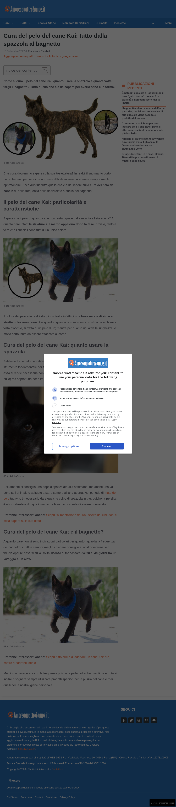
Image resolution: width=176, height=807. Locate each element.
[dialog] (88, 404)
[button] (88, 405)
